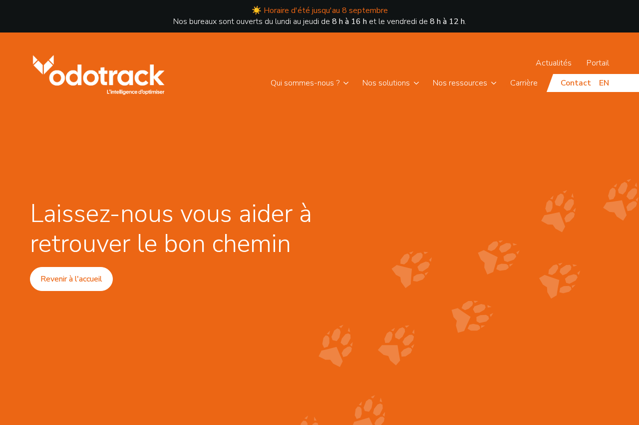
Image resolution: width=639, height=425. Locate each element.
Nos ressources (460, 83)
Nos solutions (386, 83)
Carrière (524, 83)
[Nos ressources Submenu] (495, 83)
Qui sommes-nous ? (305, 83)
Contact (576, 83)
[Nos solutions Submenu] (418, 83)
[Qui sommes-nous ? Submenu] (347, 83)
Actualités (554, 63)
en (604, 83)
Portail (598, 63)
